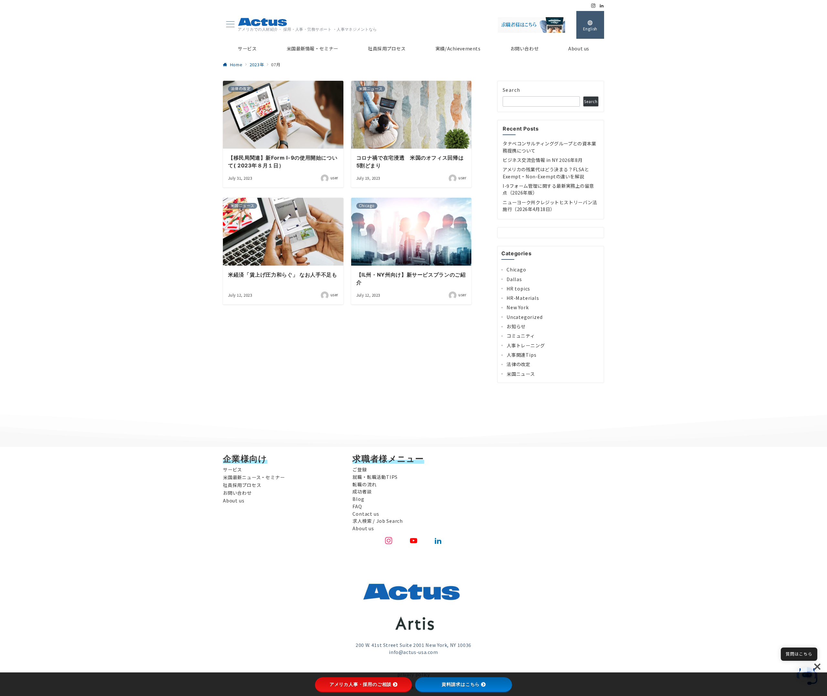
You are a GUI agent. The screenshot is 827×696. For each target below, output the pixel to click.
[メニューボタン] (230, 24)
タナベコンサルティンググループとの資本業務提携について (549, 146)
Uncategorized (524, 317)
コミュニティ (521, 335)
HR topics (518, 288)
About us (233, 500)
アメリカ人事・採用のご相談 (361, 684)
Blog (358, 499)
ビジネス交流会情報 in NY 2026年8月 (542, 160)
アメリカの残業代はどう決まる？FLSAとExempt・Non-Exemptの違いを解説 (546, 172)
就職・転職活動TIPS (375, 477)
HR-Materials (523, 298)
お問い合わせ (237, 493)
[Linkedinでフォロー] (602, 6)
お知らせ (516, 326)
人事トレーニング (526, 345)
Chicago (516, 269)
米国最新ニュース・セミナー (254, 477)
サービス (232, 469)
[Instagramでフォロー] (593, 6)
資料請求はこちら (461, 684)
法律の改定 (518, 364)
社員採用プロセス (242, 485)
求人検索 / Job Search (377, 521)
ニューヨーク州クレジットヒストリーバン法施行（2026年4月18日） (550, 205)
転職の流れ (364, 484)
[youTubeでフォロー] (413, 540)
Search (511, 90)
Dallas (514, 279)
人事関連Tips (521, 355)
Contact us (365, 514)
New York (518, 307)
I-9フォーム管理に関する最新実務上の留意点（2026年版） (548, 189)
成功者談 (362, 491)
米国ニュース (521, 374)
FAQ (357, 506)
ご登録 (359, 469)
